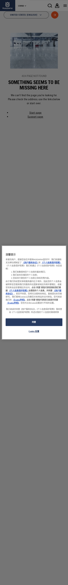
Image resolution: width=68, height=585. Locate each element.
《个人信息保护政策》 (51, 262)
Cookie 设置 (34, 331)
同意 (34, 322)
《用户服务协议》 (30, 262)
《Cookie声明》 (19, 300)
